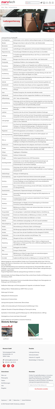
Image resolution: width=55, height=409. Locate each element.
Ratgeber (3, 388)
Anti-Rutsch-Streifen (36, 275)
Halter (9, 285)
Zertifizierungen (5, 383)
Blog (6, 7)
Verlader (36, 101)
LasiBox (3, 306)
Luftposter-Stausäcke (6, 309)
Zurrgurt (3, 319)
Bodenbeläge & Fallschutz (36, 360)
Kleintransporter (14, 295)
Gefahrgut (3, 289)
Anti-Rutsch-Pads (24, 275)
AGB (10, 400)
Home (2, 7)
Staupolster (16, 309)
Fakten (3, 380)
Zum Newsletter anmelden (41, 389)
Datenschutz (16, 400)
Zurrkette (15, 319)
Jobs (2, 385)
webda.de (22, 404)
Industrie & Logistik (34, 357)
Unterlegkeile (4, 316)
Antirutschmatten (5, 275)
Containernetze (17, 302)
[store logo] (8, 2)
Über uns (3, 375)
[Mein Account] (47, 3)
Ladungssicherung (13, 7)
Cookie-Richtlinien (26, 400)
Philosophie (4, 378)
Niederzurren (5, 144)
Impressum (4, 400)
